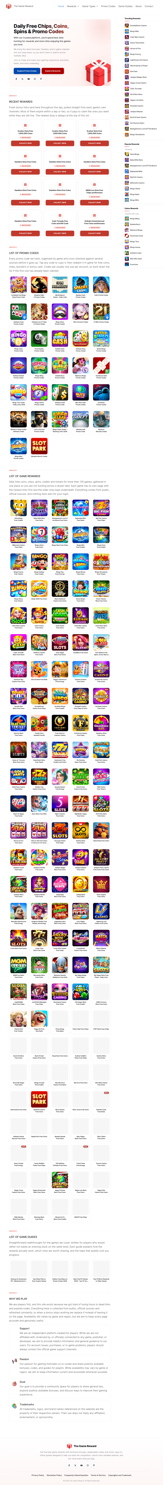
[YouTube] (28, 78)
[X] (22, 78)
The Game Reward (23, 6)
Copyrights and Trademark (119, 1475)
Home (61, 6)
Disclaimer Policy (54, 1475)
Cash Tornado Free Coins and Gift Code (60, 222)
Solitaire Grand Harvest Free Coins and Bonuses (94, 222)
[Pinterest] (41, 78)
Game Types (88, 6)
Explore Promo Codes (27, 71)
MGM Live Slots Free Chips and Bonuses (94, 191)
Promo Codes (108, 6)
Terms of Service (98, 1475)
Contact (149, 6)
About (138, 6)
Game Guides (125, 6)
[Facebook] (16, 78)
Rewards (71, 6)
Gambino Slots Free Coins (25, 162)
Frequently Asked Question (76, 1475)
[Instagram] (34, 78)
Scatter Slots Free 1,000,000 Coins (25, 132)
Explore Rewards (52, 71)
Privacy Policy (38, 1475)
